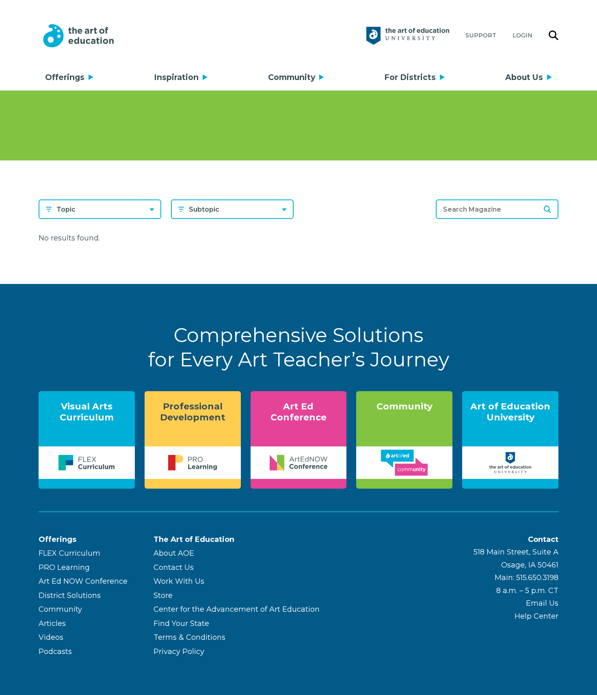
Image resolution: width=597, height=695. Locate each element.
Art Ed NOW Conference (83, 581)
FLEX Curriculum (69, 553)
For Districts (410, 77)
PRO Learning (64, 567)
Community (291, 77)
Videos (51, 637)
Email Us (542, 603)
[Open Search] (553, 35)
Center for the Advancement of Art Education (237, 609)
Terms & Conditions (189, 637)
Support (480, 35)
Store (163, 595)
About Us (524, 77)
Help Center (536, 616)
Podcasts (55, 651)
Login (522, 35)
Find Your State (181, 623)
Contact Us (174, 567)
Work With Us (179, 581)
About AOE (174, 553)
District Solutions (70, 595)
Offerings (64, 77)
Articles (52, 623)
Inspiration (176, 77)
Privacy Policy (179, 651)
